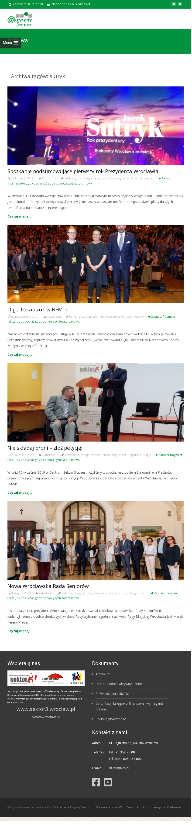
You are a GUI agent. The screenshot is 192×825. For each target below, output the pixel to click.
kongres (95, 178)
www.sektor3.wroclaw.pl (46, 708)
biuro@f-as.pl (119, 768)
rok (118, 178)
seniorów (120, 593)
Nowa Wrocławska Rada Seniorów (48, 585)
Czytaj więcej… (19, 216)
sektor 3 (124, 455)
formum (74, 317)
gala (79, 178)
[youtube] (180, 5)
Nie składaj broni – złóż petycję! (44, 447)
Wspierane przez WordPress (115, 807)
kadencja (67, 593)
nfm (101, 317)
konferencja (72, 455)
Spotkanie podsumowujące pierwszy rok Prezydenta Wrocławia (82, 171)
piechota (96, 455)
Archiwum (103, 674)
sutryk (139, 178)
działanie (69, 178)
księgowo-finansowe (128, 703)
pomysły (87, 593)
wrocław (149, 178)
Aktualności (49, 178)
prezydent (108, 178)
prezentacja (110, 455)
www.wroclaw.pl (46, 716)
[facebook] (173, 5)
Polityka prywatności (111, 719)
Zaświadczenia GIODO (113, 693)
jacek (86, 178)
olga (107, 317)
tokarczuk (126, 317)
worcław (139, 317)
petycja (84, 455)
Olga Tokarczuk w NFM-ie (38, 309)
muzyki (92, 317)
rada (110, 593)
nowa (77, 593)
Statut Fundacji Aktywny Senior (119, 684)
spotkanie (128, 178)
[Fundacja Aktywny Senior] (16, 18)
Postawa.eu (174, 807)
